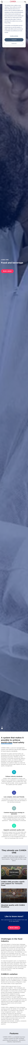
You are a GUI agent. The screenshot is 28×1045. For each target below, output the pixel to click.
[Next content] (14, 727)
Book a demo (7, 271)
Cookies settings (14, 36)
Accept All (14, 39)
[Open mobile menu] (25, 2)
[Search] (2, 2)
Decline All (14, 43)
